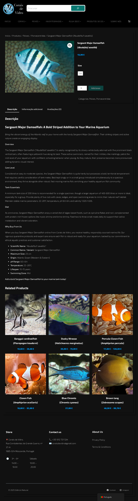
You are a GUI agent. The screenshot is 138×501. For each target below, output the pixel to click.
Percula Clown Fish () (112, 340)
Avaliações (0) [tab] (54, 109)
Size (80, 65)
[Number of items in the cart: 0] (129, 21)
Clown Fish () (25, 400)
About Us (97, 432)
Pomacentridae (38, 35)
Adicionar (96, 88)
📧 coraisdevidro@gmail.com (62, 443)
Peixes (26, 35)
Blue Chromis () (68, 400)
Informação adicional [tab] (32, 109)
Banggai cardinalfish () (25, 340)
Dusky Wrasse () (69, 340)
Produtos (16, 35)
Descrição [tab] (12, 109)
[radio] (80, 73)
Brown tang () (112, 400)
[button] (69, 45)
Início (8, 21)
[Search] (78, 8)
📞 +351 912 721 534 (58, 439)
